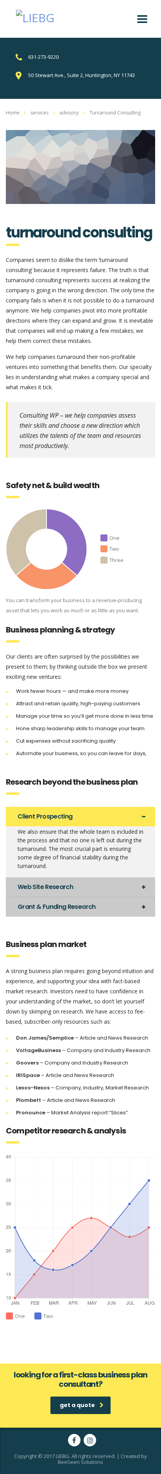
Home (13, 112)
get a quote (77, 1405)
